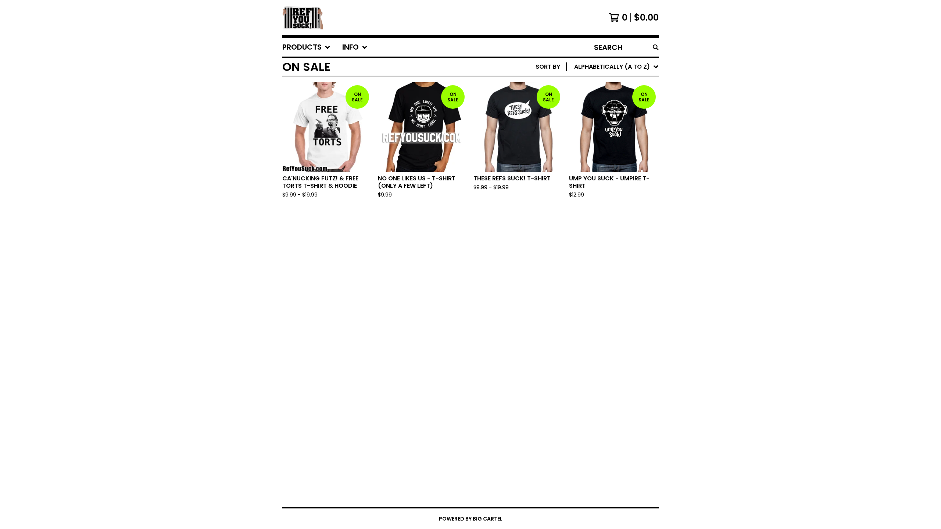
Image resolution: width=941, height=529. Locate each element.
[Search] (656, 47)
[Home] (302, 17)
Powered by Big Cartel (470, 518)
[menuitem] (306, 47)
